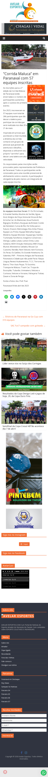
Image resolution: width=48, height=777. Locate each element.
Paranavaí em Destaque (10, 679)
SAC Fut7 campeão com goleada (28, 325)
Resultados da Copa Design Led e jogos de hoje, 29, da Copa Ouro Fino (24, 394)
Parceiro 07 (5, 701)
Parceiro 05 (5, 694)
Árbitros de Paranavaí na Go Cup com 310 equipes (23, 318)
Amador (4, 646)
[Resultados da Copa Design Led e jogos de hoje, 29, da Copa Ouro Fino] (23, 369)
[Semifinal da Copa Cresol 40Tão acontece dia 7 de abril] (23, 401)
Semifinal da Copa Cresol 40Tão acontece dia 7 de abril (23, 427)
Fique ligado (5, 650)
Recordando (6, 654)
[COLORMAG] (17, 615)
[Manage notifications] (5, 772)
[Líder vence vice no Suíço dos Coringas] (23, 339)
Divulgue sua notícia (9, 665)
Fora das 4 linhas (7, 658)
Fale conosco (6, 661)
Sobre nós (5, 643)
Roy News (5, 683)
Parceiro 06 (5, 698)
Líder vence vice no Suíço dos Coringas (22, 363)
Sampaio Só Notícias (9, 687)
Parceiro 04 (5, 690)
